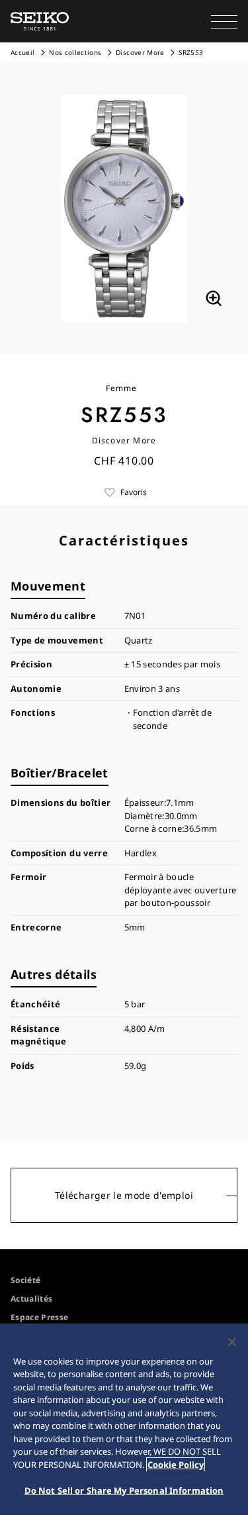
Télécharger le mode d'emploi (124, 1195)
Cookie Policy (175, 1465)
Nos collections (75, 52)
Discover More (140, 52)
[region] (124, 1419)
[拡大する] (213, 298)
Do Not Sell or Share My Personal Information (124, 1490)
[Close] (232, 1342)
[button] (224, 21)
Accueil (22, 52)
